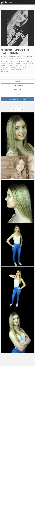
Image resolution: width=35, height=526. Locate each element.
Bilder (17, 81)
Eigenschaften (17, 86)
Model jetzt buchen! (18, 99)
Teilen (17, 94)
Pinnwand (17, 90)
